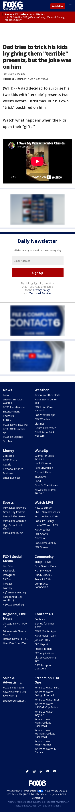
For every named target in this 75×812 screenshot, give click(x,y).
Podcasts (8, 416)
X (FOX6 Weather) (13, 604)
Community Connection (41, 585)
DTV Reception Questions (43, 666)
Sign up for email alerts (44, 625)
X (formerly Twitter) (14, 592)
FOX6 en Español (13, 436)
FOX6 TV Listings (44, 521)
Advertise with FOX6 (15, 692)
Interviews (41, 476)
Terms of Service (40, 293)
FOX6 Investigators (14, 407)
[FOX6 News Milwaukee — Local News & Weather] (13, 5)
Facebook (9, 570)
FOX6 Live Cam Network (44, 408)
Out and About (43, 472)
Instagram (9, 575)
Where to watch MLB (47, 699)
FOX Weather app (45, 415)
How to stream (43, 507)
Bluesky (7, 588)
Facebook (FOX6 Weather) (12, 598)
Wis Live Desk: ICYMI (47, 516)
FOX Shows (41, 547)
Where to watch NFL (47, 687)
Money (8, 450)
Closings (39, 423)
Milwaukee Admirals (14, 521)
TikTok (7, 579)
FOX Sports (41, 534)
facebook (20, 771)
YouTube (8, 566)
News (7, 390)
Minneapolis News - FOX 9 (14, 632)
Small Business (12, 477)
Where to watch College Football (44, 693)
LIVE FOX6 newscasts (47, 512)
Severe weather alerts (47, 395)
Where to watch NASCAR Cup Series (46, 705)
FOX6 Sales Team (13, 687)
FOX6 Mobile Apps (45, 631)
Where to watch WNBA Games (44, 742)
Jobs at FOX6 (42, 640)
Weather (42, 390)
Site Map (8, 441)
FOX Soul (40, 538)
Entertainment (11, 411)
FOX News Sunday (45, 542)
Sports (8, 502)
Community (44, 556)
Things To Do (43, 561)
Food (38, 481)
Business (8, 473)
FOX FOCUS (10, 696)
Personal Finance (13, 469)
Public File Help (43, 648)
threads (41, 771)
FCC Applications (44, 653)
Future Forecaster (45, 428)
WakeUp (41, 450)
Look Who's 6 (43, 463)
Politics (7, 420)
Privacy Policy (41, 290)
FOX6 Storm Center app (46, 401)
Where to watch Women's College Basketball (45, 733)
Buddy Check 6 (43, 575)
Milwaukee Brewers (14, 507)
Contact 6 (8, 455)
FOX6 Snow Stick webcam (44, 434)
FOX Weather (42, 419)
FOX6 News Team (45, 635)
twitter (27, 771)
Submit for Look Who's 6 (44, 457)
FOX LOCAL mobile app (14, 430)
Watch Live (58, 6)
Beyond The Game (14, 516)
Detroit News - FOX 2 (15, 639)
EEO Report (41, 644)
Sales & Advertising (12, 680)
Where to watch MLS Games (47, 750)
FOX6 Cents (10, 460)
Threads (8, 583)
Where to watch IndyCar (44, 713)
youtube (48, 771)
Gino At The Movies (46, 485)
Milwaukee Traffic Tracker (45, 491)
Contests (40, 619)
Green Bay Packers (14, 512)
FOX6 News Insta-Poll (16, 424)
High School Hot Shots (12, 526)
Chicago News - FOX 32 (15, 625)
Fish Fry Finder (43, 570)
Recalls (7, 464)
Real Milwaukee (44, 468)
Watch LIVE (44, 502)
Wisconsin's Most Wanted (13, 401)
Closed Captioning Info (45, 659)
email (55, 771)
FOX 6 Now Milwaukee (14, 73)
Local (6, 395)
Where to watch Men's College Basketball (44, 723)
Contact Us (44, 614)
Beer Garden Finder (46, 566)
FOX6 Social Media (12, 558)
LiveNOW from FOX (46, 525)
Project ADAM (43, 579)
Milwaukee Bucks (13, 533)
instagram (34, 771)
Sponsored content (14, 700)
